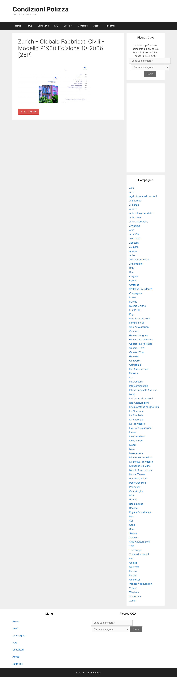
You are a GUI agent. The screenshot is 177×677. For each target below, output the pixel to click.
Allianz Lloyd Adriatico (141, 213)
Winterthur (135, 596)
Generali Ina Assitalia (141, 339)
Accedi (96, 25)
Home (18, 25)
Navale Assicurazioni (140, 470)
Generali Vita (136, 352)
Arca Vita (134, 234)
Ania (131, 230)
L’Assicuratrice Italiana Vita (144, 407)
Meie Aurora (136, 453)
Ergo (131, 314)
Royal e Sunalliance (140, 512)
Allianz (133, 209)
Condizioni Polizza (40, 9)
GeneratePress (93, 672)
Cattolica (134, 284)
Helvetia (133, 373)
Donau (132, 297)
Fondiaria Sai (136, 322)
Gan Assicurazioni (139, 327)
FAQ (56, 25)
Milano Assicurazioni (140, 457)
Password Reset (138, 478)
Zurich (132, 600)
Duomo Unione (137, 305)
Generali (134, 331)
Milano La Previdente (141, 461)
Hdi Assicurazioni (139, 369)
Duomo (133, 301)
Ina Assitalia (136, 381)
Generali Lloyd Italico (141, 343)
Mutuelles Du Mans (140, 465)
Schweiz (134, 537)
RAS (131, 495)
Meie (132, 449)
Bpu (131, 272)
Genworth (134, 360)
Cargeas (134, 276)
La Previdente (137, 423)
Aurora (133, 251)
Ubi (131, 558)
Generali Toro (136, 348)
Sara (131, 529)
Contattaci (83, 25)
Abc (131, 188)
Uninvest (134, 567)
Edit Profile (135, 310)
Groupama (135, 364)
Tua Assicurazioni (139, 554)
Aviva (132, 255)
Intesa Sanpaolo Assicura (143, 390)
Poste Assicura (137, 482)
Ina (131, 377)
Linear (132, 432)
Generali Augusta (139, 335)
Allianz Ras (135, 217)
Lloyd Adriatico (137, 436)
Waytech (134, 592)
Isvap (132, 394)
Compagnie (43, 25)
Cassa (67, 25)
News (29, 25)
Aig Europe (135, 200)
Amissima (134, 226)
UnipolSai (134, 579)
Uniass (133, 562)
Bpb (131, 268)
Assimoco (134, 238)
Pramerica (134, 487)
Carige (132, 280)
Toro (131, 546)
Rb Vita (133, 499)
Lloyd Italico (136, 440)
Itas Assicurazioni (139, 402)
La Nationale (136, 419)
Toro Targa (135, 550)
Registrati (110, 25)
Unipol (132, 575)
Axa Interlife (136, 263)
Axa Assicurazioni (139, 259)
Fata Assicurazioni (139, 318)
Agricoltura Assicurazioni (143, 196)
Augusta (134, 247)
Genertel (134, 356)
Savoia (133, 533)
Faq (14, 642)
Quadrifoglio (136, 491)
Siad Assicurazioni (139, 541)
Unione (133, 571)
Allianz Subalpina (138, 221)
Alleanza (134, 204)
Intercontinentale (138, 386)
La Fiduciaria (136, 411)
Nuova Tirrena (137, 474)
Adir (131, 192)
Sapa (132, 524)
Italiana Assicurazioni (141, 398)
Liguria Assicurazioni (140, 428)
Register (133, 508)
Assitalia (134, 242)
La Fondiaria (136, 415)
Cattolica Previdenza (140, 289)
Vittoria (133, 588)
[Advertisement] (146, 127)
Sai (131, 520)
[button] (72, 26)
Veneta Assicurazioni (141, 583)
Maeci (132, 445)
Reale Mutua (136, 503)
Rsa (131, 516)
